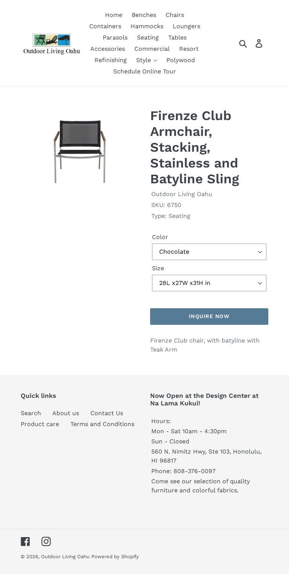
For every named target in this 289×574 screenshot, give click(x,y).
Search (31, 413)
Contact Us (106, 413)
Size (158, 268)
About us (65, 413)
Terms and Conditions (102, 424)
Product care (40, 424)
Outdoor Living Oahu (65, 556)
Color (160, 237)
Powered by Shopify (115, 556)
